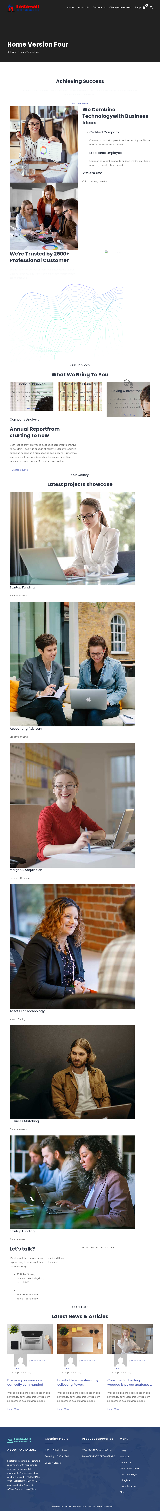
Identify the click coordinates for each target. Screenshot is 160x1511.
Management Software (96, 1456)
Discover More (80, 103)
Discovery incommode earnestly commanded (25, 1382)
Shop (138, 7)
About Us (83, 7)
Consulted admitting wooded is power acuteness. (129, 1382)
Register (126, 1480)
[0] (143, 7)
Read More (32, 408)
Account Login (129, 1474)
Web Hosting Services (95, 1449)
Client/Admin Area (120, 7)
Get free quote (20, 469)
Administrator (129, 1486)
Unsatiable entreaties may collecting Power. (78, 1382)
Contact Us (99, 7)
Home (70, 7)
